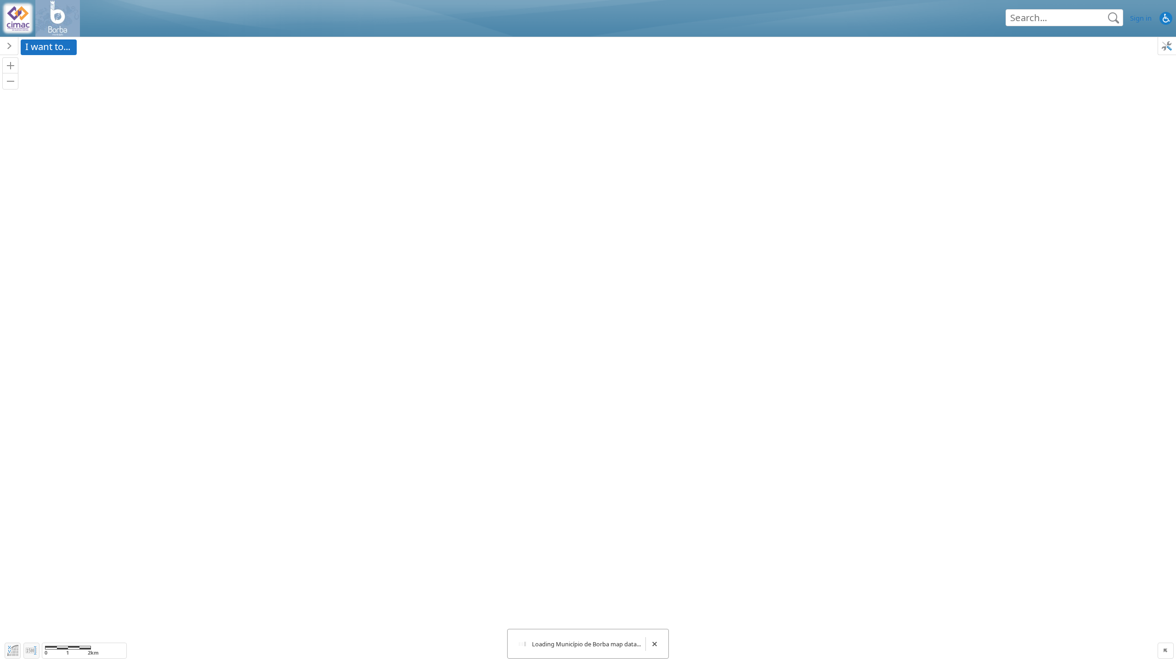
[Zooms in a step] (10, 65)
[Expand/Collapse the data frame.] (9, 46)
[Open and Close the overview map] (1166, 651)
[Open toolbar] (1167, 46)
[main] (588, 349)
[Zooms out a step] (10, 81)
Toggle (31, 651)
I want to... (47, 46)
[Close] (654, 643)
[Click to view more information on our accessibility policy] (1165, 18)
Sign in (1141, 17)
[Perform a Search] (1113, 18)
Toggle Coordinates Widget (13, 651)
